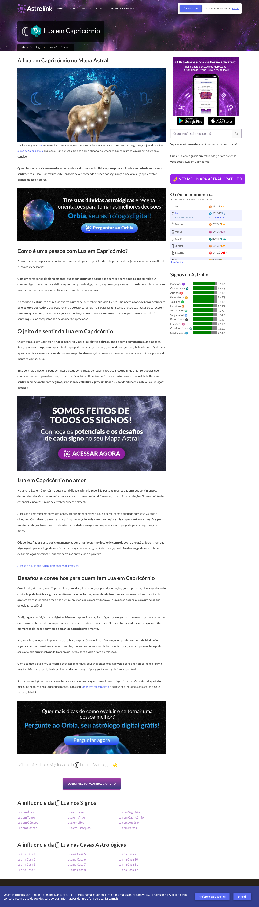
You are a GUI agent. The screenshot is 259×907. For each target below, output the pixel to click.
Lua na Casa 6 (77, 859)
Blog (99, 8)
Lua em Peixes (127, 828)
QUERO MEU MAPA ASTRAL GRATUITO (92, 783)
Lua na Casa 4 (26, 870)
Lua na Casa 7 (77, 864)
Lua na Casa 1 (26, 854)
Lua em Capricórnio (131, 817)
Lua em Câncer (27, 828)
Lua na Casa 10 (128, 859)
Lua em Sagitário (129, 812)
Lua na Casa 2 (26, 859)
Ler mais (177, 261)
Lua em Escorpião (79, 828)
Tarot (83, 8)
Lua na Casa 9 (127, 854)
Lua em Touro (26, 817)
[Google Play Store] (190, 121)
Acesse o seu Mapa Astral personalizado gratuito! (48, 565)
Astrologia (64, 8)
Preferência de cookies (212, 896)
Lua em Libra (76, 822)
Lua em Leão (76, 812)
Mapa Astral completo (95, 686)
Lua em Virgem (77, 817)
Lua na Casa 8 (77, 870)
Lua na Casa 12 (128, 870)
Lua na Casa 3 (26, 864)
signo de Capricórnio (30, 150)
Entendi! (242, 896)
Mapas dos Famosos (122, 8)
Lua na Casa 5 (77, 854)
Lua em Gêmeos (27, 822)
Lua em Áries (25, 812)
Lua (40, 145)
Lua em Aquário (128, 822)
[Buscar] (236, 133)
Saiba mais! (111, 898)
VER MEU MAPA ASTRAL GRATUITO (210, 179)
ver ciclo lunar (217, 217)
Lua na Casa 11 (128, 864)
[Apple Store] (221, 121)
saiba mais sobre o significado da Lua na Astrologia (64, 764)
